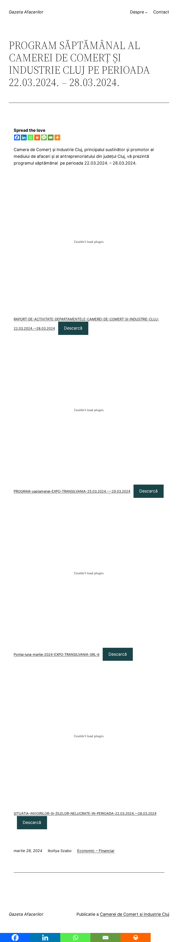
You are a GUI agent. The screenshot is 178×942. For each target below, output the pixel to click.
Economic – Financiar (95, 850)
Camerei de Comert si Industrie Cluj (134, 914)
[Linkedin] (24, 137)
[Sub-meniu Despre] (146, 12)
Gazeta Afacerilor (26, 12)
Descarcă (73, 328)
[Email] (51, 137)
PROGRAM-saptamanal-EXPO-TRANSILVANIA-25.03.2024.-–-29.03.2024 (72, 491)
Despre (137, 12)
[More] (57, 137)
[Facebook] (17, 137)
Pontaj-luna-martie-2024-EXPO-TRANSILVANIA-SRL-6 (56, 654)
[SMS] (44, 137)
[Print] (37, 137)
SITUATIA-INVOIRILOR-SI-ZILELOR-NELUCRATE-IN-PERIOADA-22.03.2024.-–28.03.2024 (85, 813)
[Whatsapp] (30, 137)
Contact (161, 12)
